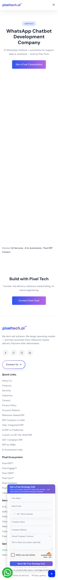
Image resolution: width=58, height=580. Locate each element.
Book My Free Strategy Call (31, 564)
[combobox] (15, 514)
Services (6, 390)
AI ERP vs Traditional (12, 429)
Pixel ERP (6, 536)
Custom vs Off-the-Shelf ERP (17, 434)
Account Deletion (11, 410)
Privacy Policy (9, 405)
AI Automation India (12, 449)
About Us (7, 380)
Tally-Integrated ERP (13, 425)
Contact (6, 400)
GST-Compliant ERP (12, 439)
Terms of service (20, 575)
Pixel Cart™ (8, 478)
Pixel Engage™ (9, 468)
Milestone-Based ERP (13, 415)
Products (6, 385)
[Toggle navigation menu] (54, 5)
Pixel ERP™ (7, 463)
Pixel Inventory (9, 483)
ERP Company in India (13, 420)
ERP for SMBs (9, 444)
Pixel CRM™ (8, 473)
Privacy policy (39, 575)
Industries (7, 395)
